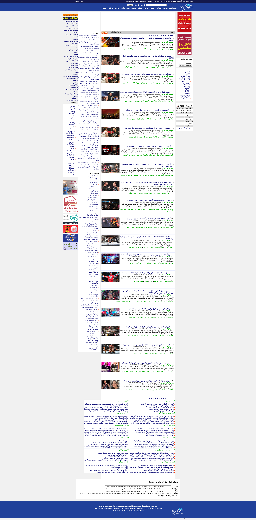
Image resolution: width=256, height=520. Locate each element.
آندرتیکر (147, 67)
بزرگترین (154, 101)
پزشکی (134, 8)
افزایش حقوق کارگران (91, 241)
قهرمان (166, 247)
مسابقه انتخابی (122, 49)
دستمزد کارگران (93, 265)
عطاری (76, 54)
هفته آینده (138, 263)
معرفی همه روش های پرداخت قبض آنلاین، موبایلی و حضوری (156, 428)
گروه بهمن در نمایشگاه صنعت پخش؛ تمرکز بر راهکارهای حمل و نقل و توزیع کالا (150, 458)
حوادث (117, 8)
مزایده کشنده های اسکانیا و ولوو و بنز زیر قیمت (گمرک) (111, 420)
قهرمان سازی (159, 247)
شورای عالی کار (93, 175)
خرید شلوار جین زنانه (71, 34)
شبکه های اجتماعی (153, 209)
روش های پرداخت (92, 191)
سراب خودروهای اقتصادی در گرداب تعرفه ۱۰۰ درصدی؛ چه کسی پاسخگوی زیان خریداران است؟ (145, 460)
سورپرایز (153, 67)
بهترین (131, 137)
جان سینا (156, 227)
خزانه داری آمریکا (92, 248)
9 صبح (73, 111)
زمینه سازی (94, 221)
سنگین (130, 193)
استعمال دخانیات (93, 259)
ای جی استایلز (161, 67)
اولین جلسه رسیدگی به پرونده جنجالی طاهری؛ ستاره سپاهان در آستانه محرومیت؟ (149, 416)
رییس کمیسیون (93, 281)
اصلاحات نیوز (71, 153)
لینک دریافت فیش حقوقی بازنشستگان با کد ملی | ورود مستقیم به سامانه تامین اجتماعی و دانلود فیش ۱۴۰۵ (96, 435)
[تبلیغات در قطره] (70, 19)
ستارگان (149, 263)
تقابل (152, 83)
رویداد (165, 353)
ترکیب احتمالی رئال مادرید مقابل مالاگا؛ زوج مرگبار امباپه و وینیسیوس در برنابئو (150, 421)
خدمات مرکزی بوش (72, 100)
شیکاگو (149, 389)
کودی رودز (170, 209)
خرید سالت (74, 87)
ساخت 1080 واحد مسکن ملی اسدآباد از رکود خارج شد (157, 447)
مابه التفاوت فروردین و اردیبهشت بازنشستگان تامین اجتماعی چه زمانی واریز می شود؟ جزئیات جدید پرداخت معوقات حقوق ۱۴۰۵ (90, 430)
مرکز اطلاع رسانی (92, 186)
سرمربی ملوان (93, 195)
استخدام (157, 1)
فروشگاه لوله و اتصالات (71, 56)
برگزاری (147, 101)
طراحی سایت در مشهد (71, 41)
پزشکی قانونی (93, 278)
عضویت (77, 1)
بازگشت (160, 119)
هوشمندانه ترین (93, 346)
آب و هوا (179, 1)
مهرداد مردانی (94, 204)
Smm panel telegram (71, 21)
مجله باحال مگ (73, 28)
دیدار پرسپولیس (93, 344)
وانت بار (75, 74)
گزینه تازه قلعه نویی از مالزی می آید (163, 411)
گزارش (125, 155)
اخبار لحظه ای (71, 144)
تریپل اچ (163, 371)
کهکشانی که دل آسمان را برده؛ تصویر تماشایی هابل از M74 (110, 442)
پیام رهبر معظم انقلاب (91, 309)
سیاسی (165, 8)
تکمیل (144, 317)
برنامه (154, 263)
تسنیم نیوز (165, 437)
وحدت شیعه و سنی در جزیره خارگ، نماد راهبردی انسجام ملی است (89, 116)
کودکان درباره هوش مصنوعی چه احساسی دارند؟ (159, 435)
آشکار (73, 117)
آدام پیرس (139, 155)
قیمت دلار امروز (73, 67)
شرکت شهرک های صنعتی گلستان (88, 217)
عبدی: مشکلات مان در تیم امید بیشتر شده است (160, 442)
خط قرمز (163, 209)
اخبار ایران (72, 139)
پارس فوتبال (170, 42)
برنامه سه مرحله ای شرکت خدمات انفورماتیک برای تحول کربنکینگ (154, 441)
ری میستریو (151, 175)
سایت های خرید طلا (72, 23)
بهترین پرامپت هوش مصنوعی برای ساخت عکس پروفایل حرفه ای (154, 430)
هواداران (158, 83)
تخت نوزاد (75, 43)
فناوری (123, 8)
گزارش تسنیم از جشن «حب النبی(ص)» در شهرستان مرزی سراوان (154, 444)
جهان (135, 193)
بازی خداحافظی (140, 227)
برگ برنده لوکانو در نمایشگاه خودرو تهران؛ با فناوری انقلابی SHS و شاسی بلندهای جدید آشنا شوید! (145, 456)
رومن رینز (171, 83)
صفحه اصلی (189, 1)
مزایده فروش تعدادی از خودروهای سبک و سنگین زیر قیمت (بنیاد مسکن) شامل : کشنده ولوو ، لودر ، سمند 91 (96, 423)
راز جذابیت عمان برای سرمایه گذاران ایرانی (115, 447)
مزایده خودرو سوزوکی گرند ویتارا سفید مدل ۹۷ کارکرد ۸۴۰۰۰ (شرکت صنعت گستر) (103, 416)
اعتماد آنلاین (71, 157)
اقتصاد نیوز (72, 177)
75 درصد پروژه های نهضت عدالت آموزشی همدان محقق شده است (154, 446)
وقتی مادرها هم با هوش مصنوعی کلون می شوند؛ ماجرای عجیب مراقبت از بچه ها (104, 446)
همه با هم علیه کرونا (92, 199)
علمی (128, 8)
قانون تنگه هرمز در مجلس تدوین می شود (161, 469)
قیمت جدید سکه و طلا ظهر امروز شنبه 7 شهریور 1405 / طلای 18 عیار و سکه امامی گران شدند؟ (145, 467)
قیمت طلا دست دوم (72, 26)
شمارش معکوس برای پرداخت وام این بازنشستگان (159, 470)
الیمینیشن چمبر (169, 49)
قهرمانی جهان (126, 301)
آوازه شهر (72, 124)
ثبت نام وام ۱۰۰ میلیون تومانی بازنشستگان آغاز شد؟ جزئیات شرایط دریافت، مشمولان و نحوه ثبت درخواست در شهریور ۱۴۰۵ (91, 433)
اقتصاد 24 (72, 166)
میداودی (95, 208)
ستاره (142, 67)
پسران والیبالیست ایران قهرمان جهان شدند (161, 407)
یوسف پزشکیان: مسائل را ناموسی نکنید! (161, 409)
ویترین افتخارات (162, 301)
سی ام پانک (137, 175)
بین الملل (111, 8)
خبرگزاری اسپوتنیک (92, 322)
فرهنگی (140, 8)
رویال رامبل (160, 155)
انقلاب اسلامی (94, 182)
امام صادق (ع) (94, 287)
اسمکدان (164, 389)
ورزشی (146, 8)
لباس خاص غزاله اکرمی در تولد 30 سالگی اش (160, 406)
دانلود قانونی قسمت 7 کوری (120, 467)
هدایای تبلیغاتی (74, 85)
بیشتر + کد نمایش (184, 128)
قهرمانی (163, 193)
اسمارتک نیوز (71, 150)
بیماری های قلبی (93, 333)
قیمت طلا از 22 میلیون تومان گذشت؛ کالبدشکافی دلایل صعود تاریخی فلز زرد (105, 465)
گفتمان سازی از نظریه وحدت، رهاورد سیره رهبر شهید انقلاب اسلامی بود (89, 129)
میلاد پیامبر (95, 283)
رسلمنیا (164, 101)
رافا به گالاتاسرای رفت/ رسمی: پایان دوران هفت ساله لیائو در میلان (108, 411)
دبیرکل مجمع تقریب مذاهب (90, 307)
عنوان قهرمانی (135, 301)
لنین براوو (95, 202)
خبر (184, 1)
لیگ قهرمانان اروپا (92, 215)
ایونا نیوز (120, 437)
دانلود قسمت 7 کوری (122, 469)
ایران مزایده (119, 413)
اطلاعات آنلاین (71, 155)
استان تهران (94, 184)
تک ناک (166, 425)
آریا (74, 115)
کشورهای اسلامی (93, 267)
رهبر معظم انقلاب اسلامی (90, 303)
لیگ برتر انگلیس (93, 338)
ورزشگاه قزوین (93, 272)
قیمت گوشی (74, 36)
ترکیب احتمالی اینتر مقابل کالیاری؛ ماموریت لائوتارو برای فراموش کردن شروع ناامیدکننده (147, 420)
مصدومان (139, 49)
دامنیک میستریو (145, 301)
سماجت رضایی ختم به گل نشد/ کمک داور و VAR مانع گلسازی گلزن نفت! (106, 407)
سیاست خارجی (93, 294)
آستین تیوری (160, 175)
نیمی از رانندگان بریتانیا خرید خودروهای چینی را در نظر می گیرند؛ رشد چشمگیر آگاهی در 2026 (146, 453)
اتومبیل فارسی (70, 133)
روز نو (166, 400)
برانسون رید (159, 49)
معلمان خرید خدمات (92, 246)
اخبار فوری (71, 142)
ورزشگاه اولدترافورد (92, 311)
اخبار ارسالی (71, 135)
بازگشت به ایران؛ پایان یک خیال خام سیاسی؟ (115, 406)
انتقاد (158, 371)
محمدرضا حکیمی (93, 210)
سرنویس (120, 400)
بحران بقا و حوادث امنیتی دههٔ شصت (117, 441)
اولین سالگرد (148, 193)
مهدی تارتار (94, 292)
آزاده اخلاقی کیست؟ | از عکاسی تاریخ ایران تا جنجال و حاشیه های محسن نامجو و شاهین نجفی (89, 136)
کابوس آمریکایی (142, 209)
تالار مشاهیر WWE (135, 371)
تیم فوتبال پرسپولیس (92, 314)
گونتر (172, 227)
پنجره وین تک (74, 65)
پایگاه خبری (94, 296)
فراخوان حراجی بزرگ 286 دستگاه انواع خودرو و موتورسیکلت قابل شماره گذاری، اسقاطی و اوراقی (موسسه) (95, 421)
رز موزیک (75, 98)
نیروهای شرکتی (93, 178)
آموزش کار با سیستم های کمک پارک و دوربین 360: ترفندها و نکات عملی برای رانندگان (148, 455)
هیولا (155, 119)
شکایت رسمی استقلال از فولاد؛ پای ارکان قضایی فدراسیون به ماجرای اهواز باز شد (149, 418)
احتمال (172, 247)
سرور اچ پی (74, 63)
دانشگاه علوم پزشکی (91, 320)
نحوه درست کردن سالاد (91, 237)
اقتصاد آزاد (165, 462)
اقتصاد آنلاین (71, 170)
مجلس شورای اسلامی (91, 250)
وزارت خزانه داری (92, 254)
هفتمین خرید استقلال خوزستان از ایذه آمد (116, 458)
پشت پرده (153, 371)
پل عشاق (95, 230)
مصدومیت (152, 49)
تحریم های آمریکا (93, 329)
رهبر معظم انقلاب (92, 331)
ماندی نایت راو (134, 67)
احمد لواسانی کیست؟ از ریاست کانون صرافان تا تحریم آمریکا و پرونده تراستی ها (89, 37)
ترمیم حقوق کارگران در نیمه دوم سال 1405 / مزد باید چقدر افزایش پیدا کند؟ (151, 472)
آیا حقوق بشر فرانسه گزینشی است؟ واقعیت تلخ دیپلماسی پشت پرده (89, 123)
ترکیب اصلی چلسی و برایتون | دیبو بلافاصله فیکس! (113, 453)
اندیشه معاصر (119, 425)
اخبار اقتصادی (71, 137)
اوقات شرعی (172, 1)
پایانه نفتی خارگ (93, 327)
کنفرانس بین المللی (92, 316)
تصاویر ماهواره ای (92, 243)
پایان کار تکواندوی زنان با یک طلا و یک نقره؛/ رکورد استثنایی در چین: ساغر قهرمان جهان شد (101, 404)
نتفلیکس (140, 193)
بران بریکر (152, 155)
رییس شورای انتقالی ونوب (90, 226)
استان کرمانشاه (93, 270)
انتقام (140, 137)
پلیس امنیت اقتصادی (92, 318)
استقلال (72, 146)
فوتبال (127, 67)
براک (159, 101)
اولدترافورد (94, 285)
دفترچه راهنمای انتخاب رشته (89, 298)
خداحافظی (170, 67)
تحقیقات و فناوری (93, 324)
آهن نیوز (72, 128)
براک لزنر (171, 101)
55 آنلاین (72, 106)
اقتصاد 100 (71, 163)
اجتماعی (152, 8)
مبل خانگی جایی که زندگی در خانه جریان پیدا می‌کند (113, 472)
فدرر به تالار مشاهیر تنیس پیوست (118, 456)
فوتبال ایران (137, 389)
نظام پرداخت (94, 180)
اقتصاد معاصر (71, 174)
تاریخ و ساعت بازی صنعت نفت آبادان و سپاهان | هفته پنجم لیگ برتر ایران (152, 423)
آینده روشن (71, 131)
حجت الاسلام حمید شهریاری (89, 300)
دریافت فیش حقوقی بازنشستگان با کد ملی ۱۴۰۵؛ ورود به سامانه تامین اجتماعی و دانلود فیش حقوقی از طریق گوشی (93, 428)
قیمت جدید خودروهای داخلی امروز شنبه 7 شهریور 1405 (157, 465)
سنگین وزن (156, 193)
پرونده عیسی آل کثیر (92, 235)
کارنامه (118, 301)
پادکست (164, 137)
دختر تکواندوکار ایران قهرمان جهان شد (117, 455)
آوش (73, 126)
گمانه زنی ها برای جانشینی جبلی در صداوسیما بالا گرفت (157, 404)
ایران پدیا (75, 39)
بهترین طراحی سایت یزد (71, 76)
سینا (161, 281)
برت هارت (171, 371)
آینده (144, 263)
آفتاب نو (72, 122)
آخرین (165, 281)
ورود (82, 1)
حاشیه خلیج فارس (92, 335)
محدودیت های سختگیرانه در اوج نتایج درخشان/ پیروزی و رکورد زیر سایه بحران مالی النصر (101, 460)
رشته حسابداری (93, 206)
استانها (104, 8)
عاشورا (96, 228)
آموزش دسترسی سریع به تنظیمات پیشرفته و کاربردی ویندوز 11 (155, 432)
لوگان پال (155, 335)
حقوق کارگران (93, 274)
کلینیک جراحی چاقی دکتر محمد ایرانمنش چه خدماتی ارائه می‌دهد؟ (108, 470)
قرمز (168, 211)
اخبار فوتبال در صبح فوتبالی (167, 413)
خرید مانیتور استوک (72, 78)
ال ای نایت (129, 389)
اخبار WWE (131, 49)
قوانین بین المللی (93, 252)
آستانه (140, 353)
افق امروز (72, 159)
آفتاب (73, 120)
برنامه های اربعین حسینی (90, 239)
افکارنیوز (72, 161)
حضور (146, 281)
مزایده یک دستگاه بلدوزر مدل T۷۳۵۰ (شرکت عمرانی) (112, 418)
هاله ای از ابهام (145, 83)
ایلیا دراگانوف (140, 119)
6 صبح (73, 109)
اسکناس (72, 148)
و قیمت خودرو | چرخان (161, 450)
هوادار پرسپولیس (93, 261)
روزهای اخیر (94, 289)
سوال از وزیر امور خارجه (90, 224)
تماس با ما (164, 1)
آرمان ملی (72, 113)
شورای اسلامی (93, 276)
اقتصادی (159, 8)
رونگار (121, 450)
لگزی (96, 213)
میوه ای (95, 219)
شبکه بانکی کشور (92, 340)
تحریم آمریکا (94, 193)
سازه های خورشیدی (92, 232)
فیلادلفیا (145, 155)
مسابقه (145, 49)
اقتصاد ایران (71, 172)
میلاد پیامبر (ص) (93, 263)
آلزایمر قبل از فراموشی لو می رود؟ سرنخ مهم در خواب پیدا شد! (109, 444)
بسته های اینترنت (93, 189)
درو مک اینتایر (132, 209)
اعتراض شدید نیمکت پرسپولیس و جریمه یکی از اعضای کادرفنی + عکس (88, 53)
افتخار (132, 227)
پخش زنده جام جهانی (72, 58)
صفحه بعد (170, 35)
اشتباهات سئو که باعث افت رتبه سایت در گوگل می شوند (157, 433)
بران (152, 247)
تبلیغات (121, 462)
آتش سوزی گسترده (92, 342)
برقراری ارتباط (93, 349)
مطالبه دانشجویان (93, 197)
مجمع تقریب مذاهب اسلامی (89, 305)
